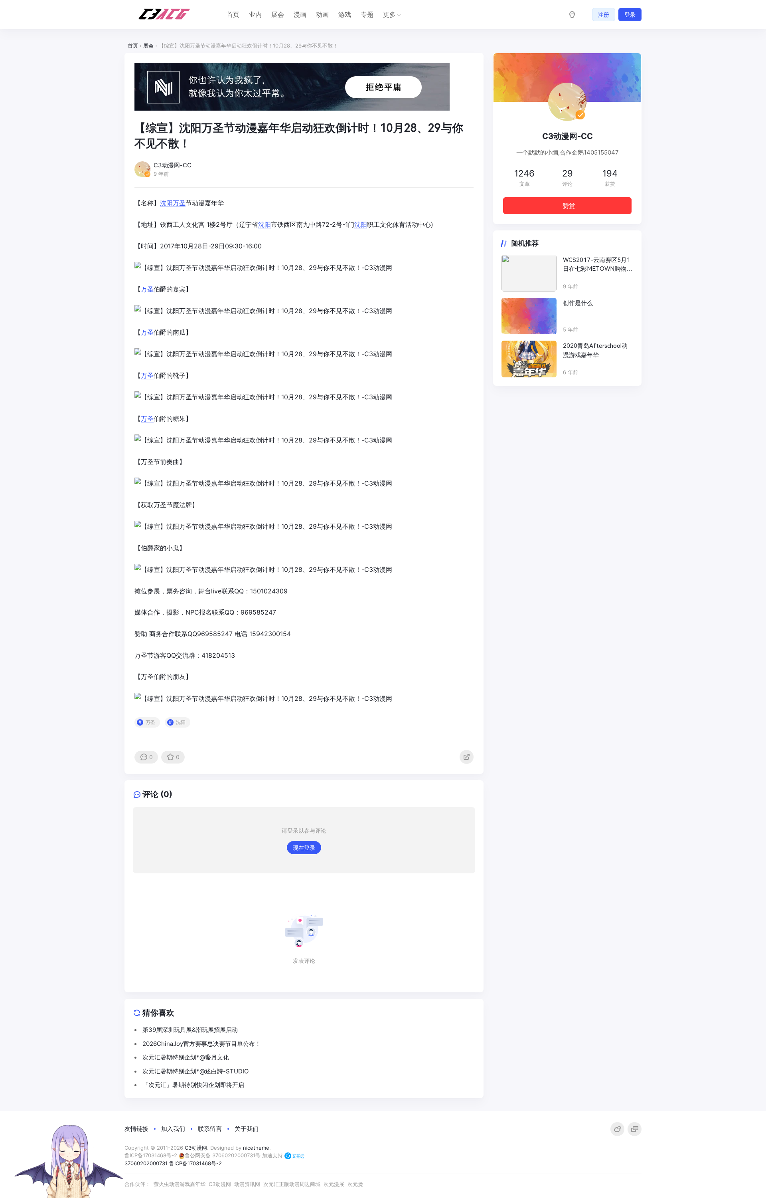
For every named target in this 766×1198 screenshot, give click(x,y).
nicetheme (256, 1147)
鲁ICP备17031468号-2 (150, 1155)
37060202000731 (146, 1163)
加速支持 (273, 1155)
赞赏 (569, 206)
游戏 (344, 14)
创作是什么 (578, 303)
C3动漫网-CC (567, 136)
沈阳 (166, 203)
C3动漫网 (196, 1147)
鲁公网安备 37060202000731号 (223, 1155)
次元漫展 (334, 1184)
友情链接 (136, 1129)
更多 (389, 14)
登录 (630, 14)
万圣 (179, 203)
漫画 (300, 14)
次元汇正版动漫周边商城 (291, 1184)
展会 (277, 14)
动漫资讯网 (247, 1184)
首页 (233, 14)
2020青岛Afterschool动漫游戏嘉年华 (595, 350)
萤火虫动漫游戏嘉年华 (179, 1184)
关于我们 (247, 1129)
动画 (322, 14)
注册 (603, 14)
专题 (367, 14)
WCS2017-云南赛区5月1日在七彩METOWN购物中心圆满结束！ (597, 265)
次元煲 (355, 1184)
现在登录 (304, 847)
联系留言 (210, 1129)
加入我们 (173, 1129)
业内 (255, 14)
